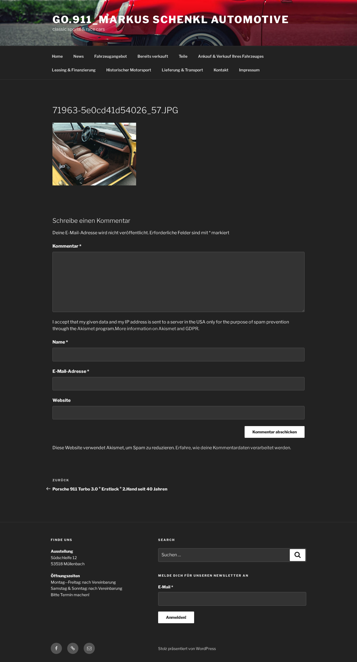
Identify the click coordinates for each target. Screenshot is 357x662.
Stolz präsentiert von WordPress (187, 648)
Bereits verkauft (153, 56)
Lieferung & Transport (182, 69)
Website (61, 400)
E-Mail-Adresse (70, 371)
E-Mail (165, 586)
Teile (183, 56)
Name (60, 342)
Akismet (86, 328)
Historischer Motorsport (128, 69)
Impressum (249, 69)
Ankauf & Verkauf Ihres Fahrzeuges (231, 56)
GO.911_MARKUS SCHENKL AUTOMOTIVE (170, 19)
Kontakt (221, 69)
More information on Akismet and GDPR (156, 328)
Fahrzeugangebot (110, 56)
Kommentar (66, 246)
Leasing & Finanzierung (74, 69)
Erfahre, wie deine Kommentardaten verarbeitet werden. (233, 447)
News (78, 56)
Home (57, 56)
